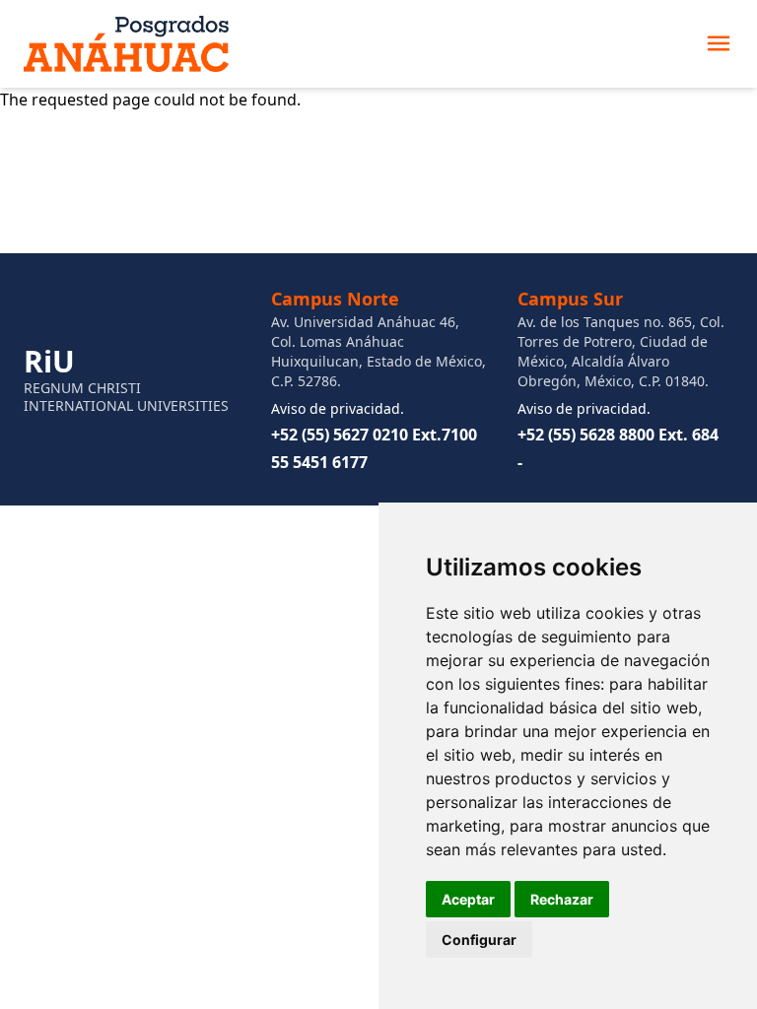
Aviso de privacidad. (337, 408)
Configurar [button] (479, 939)
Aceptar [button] (468, 899)
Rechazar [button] (561, 899)
